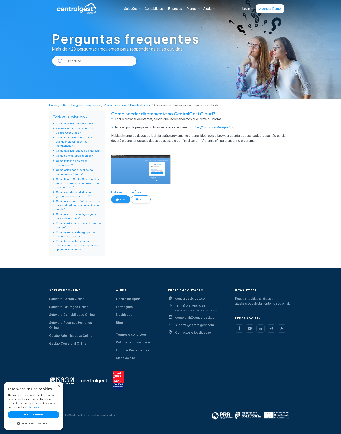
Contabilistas (154, 9)
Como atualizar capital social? (74, 123)
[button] (33, 423)
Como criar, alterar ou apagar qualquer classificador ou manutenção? (74, 141)
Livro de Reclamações (132, 350)
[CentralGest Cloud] (76, 8)
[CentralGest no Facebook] (239, 328)
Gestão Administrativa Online (70, 336)
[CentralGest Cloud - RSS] (282, 328)
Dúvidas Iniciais (140, 105)
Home (53, 105)
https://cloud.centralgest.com (214, 127)
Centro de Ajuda (128, 299)
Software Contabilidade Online (72, 315)
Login (246, 9)
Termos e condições (131, 334)
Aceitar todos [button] (33, 414)
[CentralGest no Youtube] (250, 328)
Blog (119, 323)
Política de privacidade (133, 342)
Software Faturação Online (69, 307)
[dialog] (33, 406)
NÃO (142, 199)
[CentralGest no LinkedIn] (260, 328)
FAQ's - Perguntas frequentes (80, 105)
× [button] (58, 385)
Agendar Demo (270, 9)
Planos (192, 9)
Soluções (131, 9)
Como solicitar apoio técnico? (74, 155)
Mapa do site (125, 358)
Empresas (175, 9)
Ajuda (207, 9)
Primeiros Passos (115, 105)
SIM (122, 199)
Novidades (124, 315)
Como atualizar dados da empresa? (78, 150)
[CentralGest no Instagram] (271, 328)
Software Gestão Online (66, 299)
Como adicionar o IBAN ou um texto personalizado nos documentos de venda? (78, 205)
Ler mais (34, 407)
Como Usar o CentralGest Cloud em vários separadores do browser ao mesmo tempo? (78, 183)
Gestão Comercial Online (67, 343)
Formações (124, 307)
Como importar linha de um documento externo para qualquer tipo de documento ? (77, 245)
